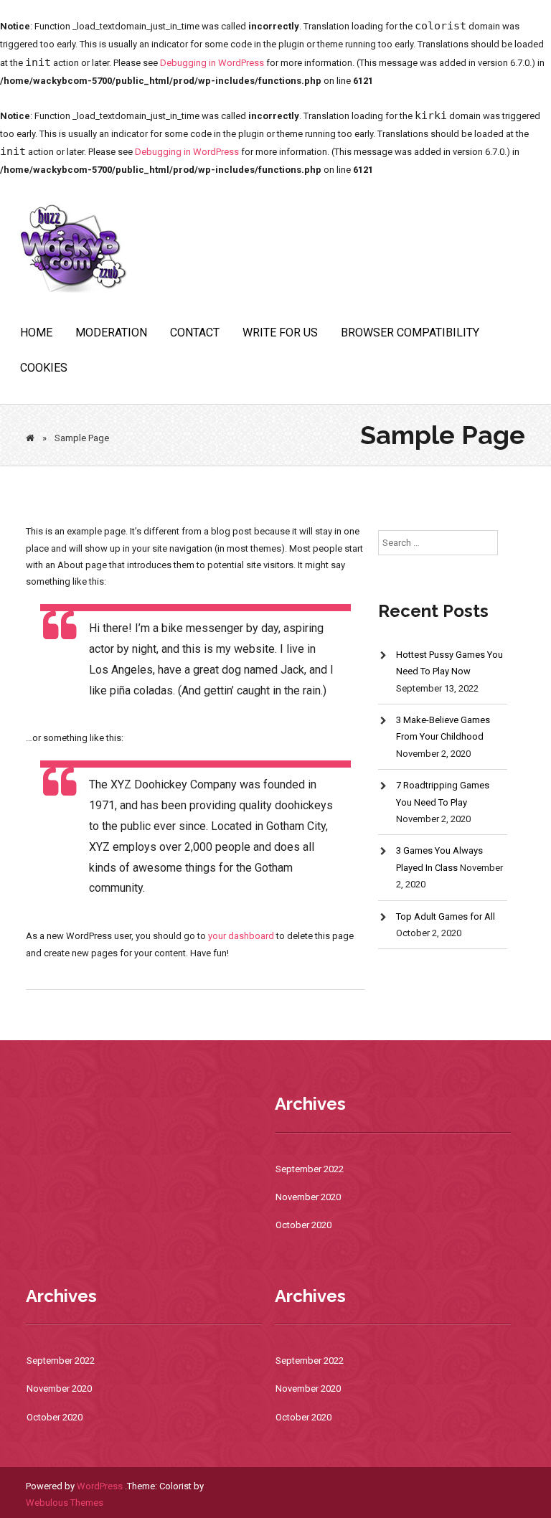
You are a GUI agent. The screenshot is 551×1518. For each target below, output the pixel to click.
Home (36, 332)
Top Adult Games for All (445, 916)
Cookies (43, 367)
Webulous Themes (64, 1502)
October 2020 (303, 1225)
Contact (195, 332)
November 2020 (308, 1197)
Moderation (111, 332)
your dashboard (241, 935)
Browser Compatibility (410, 332)
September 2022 (310, 1169)
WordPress (100, 1486)
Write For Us (280, 332)
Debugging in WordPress (212, 62)
